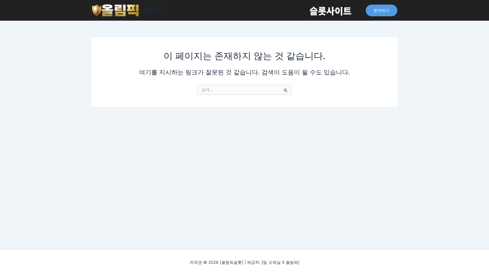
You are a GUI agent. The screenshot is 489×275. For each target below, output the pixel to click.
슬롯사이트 (330, 10)
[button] (381, 10)
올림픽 (153, 10)
